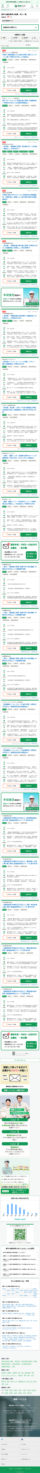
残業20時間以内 (30, 1337)
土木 (16, 1320)
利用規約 (11, 1468)
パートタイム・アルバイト (9, 1329)
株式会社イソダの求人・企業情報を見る (29, 538)
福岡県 (34, 1295)
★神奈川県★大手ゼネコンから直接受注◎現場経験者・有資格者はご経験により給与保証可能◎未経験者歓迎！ (19, 197)
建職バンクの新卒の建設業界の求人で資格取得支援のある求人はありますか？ (19, 1275)
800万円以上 (13, 1348)
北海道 (4, 1288)
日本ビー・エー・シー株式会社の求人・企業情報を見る (26, 137)
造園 (3, 1322)
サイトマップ (24, 1454)
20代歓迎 (34, 1335)
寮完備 (4, 1335)
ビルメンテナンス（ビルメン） (9, 1375)
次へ (27, 1053)
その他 (14, 1307)
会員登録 (3, 1449)
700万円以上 (5, 1348)
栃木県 (11, 1390)
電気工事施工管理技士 (27, 1304)
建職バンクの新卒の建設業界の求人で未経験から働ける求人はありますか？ (19, 1270)
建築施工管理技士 (11, 1306)
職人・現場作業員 (26, 1313)
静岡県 (26, 1292)
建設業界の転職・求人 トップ (8, 10)
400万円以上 (13, 1346)
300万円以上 (5, 1346)
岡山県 (4, 1295)
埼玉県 (12, 1290)
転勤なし (9, 1335)
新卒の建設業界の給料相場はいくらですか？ (14, 1252)
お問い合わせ (28, 1468)
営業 (33, 1313)
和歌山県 (29, 1393)
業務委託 (14, 1328)
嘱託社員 (29, 1328)
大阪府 (12, 1293)
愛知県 (30, 1292)
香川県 (21, 1295)
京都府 (8, 1293)
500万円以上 (20, 1346)
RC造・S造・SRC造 (31, 1320)
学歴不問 (14, 1335)
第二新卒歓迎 (27, 1335)
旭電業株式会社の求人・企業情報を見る (29, 605)
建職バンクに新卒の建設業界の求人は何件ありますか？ (17, 1256)
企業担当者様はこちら (26, 1459)
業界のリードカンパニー (26, 1339)
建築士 (4, 1306)
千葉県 (24, 1390)
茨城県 (34, 1288)
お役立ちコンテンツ (25, 1449)
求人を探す (23, 1444)
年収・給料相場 (4, 1454)
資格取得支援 (21, 1337)
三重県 (34, 1292)
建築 (9, 1320)
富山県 (35, 1290)
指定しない (22, 1333)
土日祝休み (20, 1335)
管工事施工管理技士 (32, 1306)
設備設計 (10, 1313)
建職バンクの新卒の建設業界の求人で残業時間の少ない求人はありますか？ (19, 1260)
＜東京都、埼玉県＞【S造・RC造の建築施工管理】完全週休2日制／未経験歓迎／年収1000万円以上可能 (19, 410)
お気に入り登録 (12, 90)
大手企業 (9, 1337)
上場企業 (15, 1337)
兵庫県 (20, 1393)
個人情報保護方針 (19, 1468)
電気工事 (4, 1320)
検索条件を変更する (10, 27)
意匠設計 (20, 1375)
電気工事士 (18, 1304)
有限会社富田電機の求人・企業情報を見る (29, 236)
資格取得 (20, 1340)
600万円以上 (28, 1346)
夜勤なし (16, 1339)
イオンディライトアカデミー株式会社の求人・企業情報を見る (25, 743)
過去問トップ (4, 1459)
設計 (20, 1313)
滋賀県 (6, 1393)
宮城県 (17, 1288)
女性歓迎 (11, 1339)
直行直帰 (4, 1340)
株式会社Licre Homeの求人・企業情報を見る (28, 185)
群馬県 (8, 1290)
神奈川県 (26, 1290)
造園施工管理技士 (6, 1307)
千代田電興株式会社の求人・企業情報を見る (28, 284)
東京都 (21, 1290)
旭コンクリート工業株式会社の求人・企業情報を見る (26, 93)
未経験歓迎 (14, 1340)
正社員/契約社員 (22, 1328)
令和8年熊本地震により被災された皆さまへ (18, 2)
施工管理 (4, 1313)
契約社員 (9, 1328)
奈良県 (24, 1393)
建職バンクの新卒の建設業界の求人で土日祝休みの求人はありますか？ (19, 1265)
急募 (34, 1339)
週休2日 (4, 1337)
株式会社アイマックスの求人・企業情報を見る (28, 494)
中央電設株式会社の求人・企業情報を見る (29, 854)
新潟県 (31, 1290)
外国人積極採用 (27, 1340)
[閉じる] (37, 2)
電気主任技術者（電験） (8, 1304)
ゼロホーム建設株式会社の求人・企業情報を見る (27, 448)
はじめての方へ (4, 1444)
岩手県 (12, 1288)
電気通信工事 (22, 1320)
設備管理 (15, 1313)
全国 (35, 1297)
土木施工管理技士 (21, 1306)
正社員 (4, 1328)
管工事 (12, 1320)
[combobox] (31, 45)
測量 (29, 1315)
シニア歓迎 (5, 1339)
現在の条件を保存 (19, 1060)
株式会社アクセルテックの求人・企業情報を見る (27, 400)
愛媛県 (26, 1295)
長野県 (17, 1292)
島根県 (35, 1293)
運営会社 (3, 1464)
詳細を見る (29, 90)
